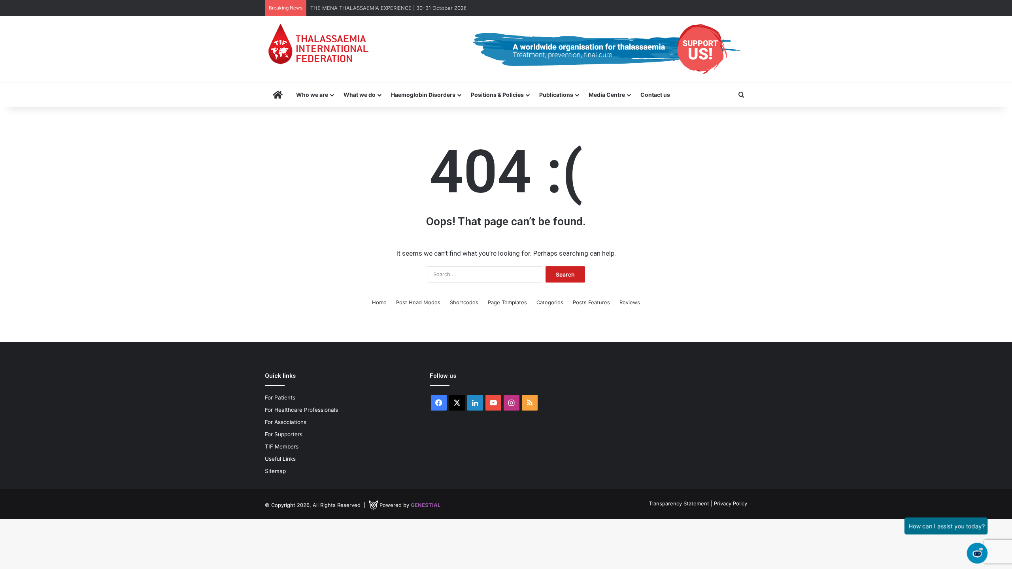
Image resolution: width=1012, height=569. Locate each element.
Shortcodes (464, 302)
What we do (360, 94)
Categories (549, 302)
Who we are (312, 94)
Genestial (425, 505)
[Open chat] (977, 553)
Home (379, 302)
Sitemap (275, 471)
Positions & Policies (497, 94)
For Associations (285, 422)
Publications (556, 94)
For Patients (280, 397)
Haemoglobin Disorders (423, 94)
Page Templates (507, 302)
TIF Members (281, 446)
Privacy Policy (730, 503)
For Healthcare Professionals (301, 410)
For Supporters (283, 434)
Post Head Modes (418, 302)
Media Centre (607, 94)
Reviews (629, 302)
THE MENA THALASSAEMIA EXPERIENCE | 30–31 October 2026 (388, 8)
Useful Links (280, 459)
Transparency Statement (679, 503)
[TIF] (318, 44)
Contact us (655, 94)
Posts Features (591, 302)
